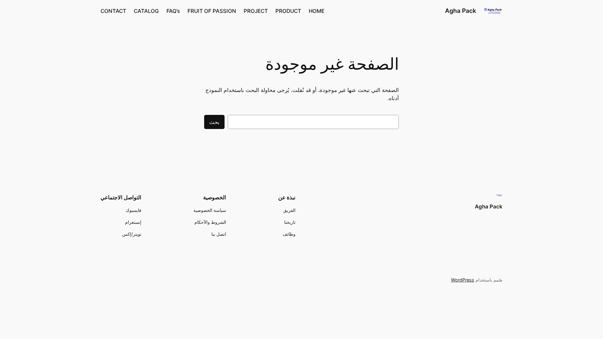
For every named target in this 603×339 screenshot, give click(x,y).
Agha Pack (460, 10)
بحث (214, 122)
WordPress (462, 279)
